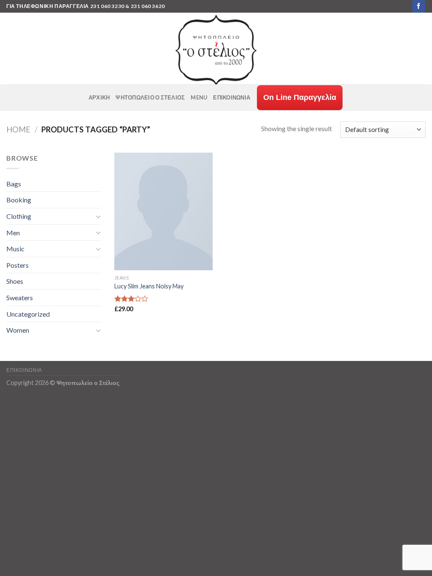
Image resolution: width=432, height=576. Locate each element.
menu (199, 97)
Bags (13, 184)
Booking (18, 200)
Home (18, 129)
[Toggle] (98, 216)
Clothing (18, 216)
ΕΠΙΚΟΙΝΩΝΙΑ (231, 97)
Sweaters (19, 297)
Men (13, 233)
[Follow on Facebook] (418, 6)
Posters (17, 265)
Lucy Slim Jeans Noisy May (149, 286)
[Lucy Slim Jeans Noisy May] (163, 212)
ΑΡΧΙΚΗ (99, 97)
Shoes (14, 281)
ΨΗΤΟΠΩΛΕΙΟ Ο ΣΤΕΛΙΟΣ (150, 97)
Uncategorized (28, 314)
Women (17, 330)
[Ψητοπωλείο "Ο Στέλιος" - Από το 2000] (216, 48)
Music (15, 249)
